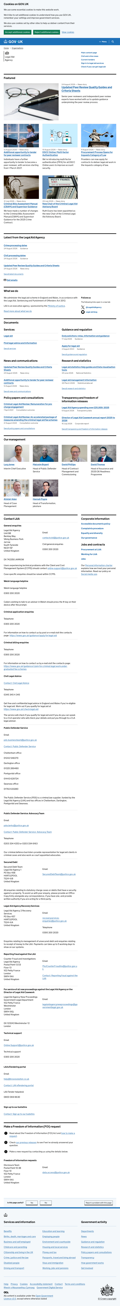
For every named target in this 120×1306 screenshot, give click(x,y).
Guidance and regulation (93, 1241)
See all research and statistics (74, 388)
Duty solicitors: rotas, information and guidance (85, 336)
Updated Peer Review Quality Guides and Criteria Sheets (87, 89)
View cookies (68, 32)
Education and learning (53, 1231)
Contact (59, 1284)
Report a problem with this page (98, 1203)
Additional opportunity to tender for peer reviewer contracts (20, 153)
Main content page (89, 53)
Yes (34, 1203)
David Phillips (69, 464)
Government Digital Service (50, 1287)
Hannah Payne (40, 499)
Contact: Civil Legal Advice (16, 683)
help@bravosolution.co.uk (16, 1079)
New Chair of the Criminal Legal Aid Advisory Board (59, 205)
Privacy (14, 1284)
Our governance (89, 537)
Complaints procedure (92, 528)
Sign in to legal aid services (92, 63)
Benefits (8, 1231)
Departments (87, 1231)
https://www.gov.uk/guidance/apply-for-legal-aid (33, 635)
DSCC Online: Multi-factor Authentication (55, 153)
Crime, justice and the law (16, 1257)
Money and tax (49, 1252)
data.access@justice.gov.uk (56, 1172)
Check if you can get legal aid (93, 67)
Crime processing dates (15, 245)
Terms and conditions (75, 1284)
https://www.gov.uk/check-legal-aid (21, 709)
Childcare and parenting (15, 1247)
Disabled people (11, 1262)
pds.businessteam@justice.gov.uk (20, 740)
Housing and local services (55, 1247)
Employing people (51, 1236)
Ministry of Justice (56, 306)
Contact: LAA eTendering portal (19, 1085)
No (48, 1203)
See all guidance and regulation (74, 354)
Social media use (89, 574)
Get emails (12, 280)
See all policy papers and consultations (19, 428)
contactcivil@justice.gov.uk (55, 537)
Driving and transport (14, 1268)
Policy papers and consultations (96, 1252)
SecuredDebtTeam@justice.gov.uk (59, 874)
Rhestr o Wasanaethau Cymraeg (19, 1287)
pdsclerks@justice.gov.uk (16, 825)
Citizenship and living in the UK (18, 1252)
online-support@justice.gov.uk (62, 568)
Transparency (87, 1257)
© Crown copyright (107, 1298)
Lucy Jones (9, 464)
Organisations (17, 48)
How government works (92, 1262)
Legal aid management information (79, 380)
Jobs (83, 559)
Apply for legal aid (71, 346)
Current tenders (88, 60)
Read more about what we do (18, 311)
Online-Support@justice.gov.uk (19, 1045)
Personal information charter (98, 565)
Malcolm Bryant (41, 464)
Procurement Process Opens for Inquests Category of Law (97, 153)
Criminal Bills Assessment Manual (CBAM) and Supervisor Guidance (21, 205)
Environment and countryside (56, 1241)
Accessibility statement (41, 1284)
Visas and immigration (52, 1262)
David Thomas (98, 464)
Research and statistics (92, 1247)
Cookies (24, 1284)
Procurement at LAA (91, 549)
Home (6, 48)
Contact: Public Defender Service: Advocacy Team (28, 832)
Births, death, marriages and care (20, 1236)
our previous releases (26, 1142)
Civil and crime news (89, 56)
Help (6, 1284)
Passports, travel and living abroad (59, 1257)
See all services (10, 348)
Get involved (87, 1268)
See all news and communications (17, 391)
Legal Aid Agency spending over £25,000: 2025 (85, 407)
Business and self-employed (17, 1241)
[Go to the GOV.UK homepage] (13, 41)
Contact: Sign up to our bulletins (19, 1114)
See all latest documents (13, 274)
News (84, 1236)
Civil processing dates (15, 255)
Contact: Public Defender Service (20, 746)
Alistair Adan (10, 499)
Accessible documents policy (95, 523)
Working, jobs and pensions (55, 1268)
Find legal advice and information (20, 343)
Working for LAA (89, 554)
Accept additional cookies (17, 32)
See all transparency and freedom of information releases (84, 429)
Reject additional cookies (47, 32)
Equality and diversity (92, 533)
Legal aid (8, 336)
